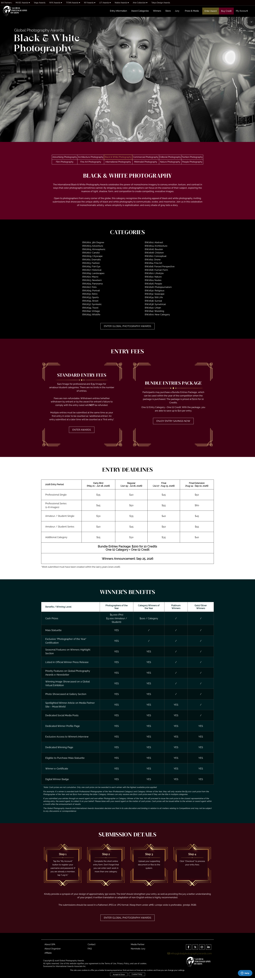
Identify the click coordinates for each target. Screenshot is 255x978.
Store (168, 11)
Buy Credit (226, 11)
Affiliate (48, 953)
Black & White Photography (118, 157)
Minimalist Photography (145, 162)
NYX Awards (55, 3)
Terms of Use (110, 963)
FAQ (90, 948)
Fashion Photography (192, 157)
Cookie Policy (137, 974)
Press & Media (192, 11)
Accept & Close (119, 974)
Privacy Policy (123, 963)
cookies (143, 963)
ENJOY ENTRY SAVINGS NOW (173, 421)
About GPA (49, 944)
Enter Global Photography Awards (127, 326)
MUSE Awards (22, 3)
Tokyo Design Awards (160, 3)
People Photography (192, 162)
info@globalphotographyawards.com (191, 953)
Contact (91, 944)
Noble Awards (121, 3)
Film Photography (64, 162)
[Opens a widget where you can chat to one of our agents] (245, 973)
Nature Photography (170, 162)
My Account (242, 11)
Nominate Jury (138, 948)
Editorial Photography (170, 157)
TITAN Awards (72, 3)
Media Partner (137, 944)
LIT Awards (104, 3)
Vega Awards (39, 3)
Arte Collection (139, 3)
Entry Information (118, 11)
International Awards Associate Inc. (71, 966)
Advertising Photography (64, 157)
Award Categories (140, 11)
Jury (177, 11)
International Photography (118, 162)
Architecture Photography (90, 157)
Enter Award (211, 11)
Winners (157, 11)
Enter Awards (81, 429)
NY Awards (89, 3)
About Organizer (52, 948)
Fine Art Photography (90, 162)
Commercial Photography (145, 157)
